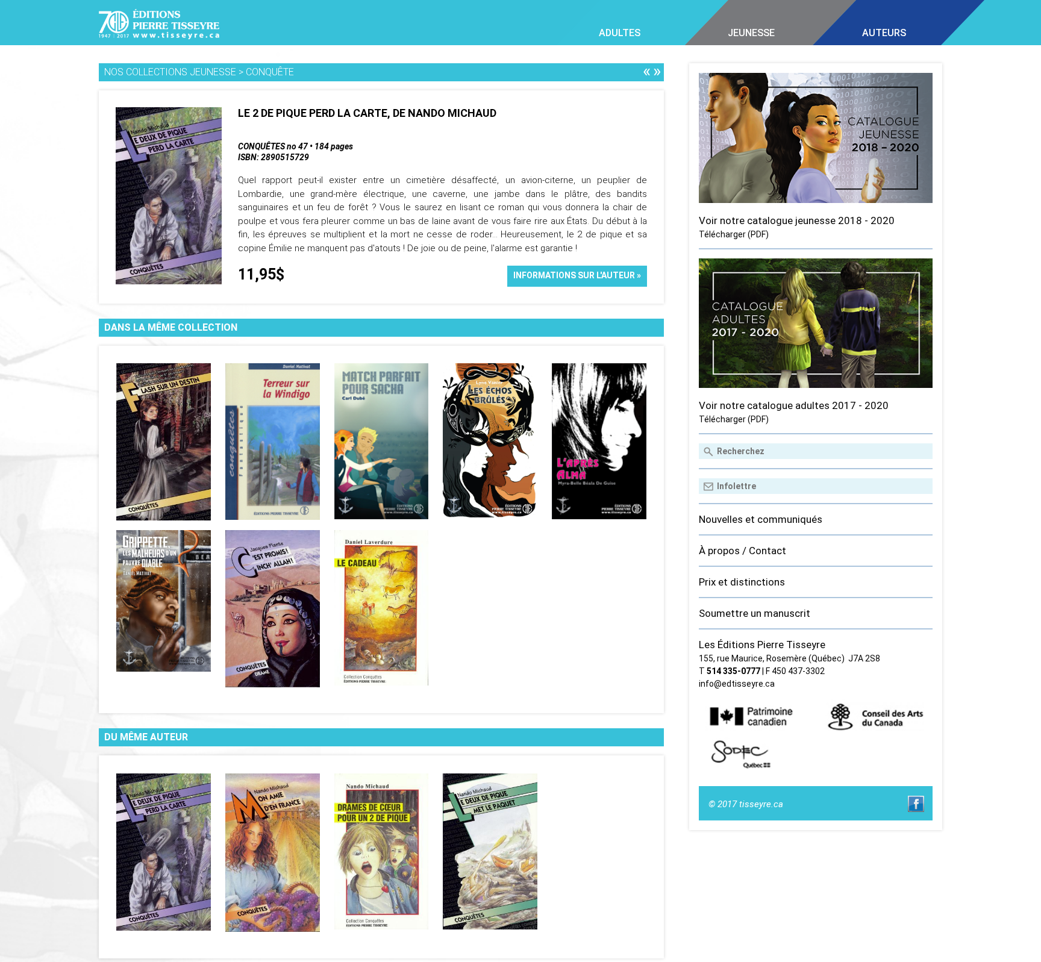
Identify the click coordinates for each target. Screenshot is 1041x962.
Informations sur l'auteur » (577, 275)
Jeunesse (751, 33)
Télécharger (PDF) (734, 234)
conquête (270, 72)
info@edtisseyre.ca (737, 684)
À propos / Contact (742, 551)
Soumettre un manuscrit (754, 613)
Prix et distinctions (742, 582)
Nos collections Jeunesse (170, 72)
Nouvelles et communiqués (760, 519)
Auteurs (884, 33)
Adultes (619, 33)
